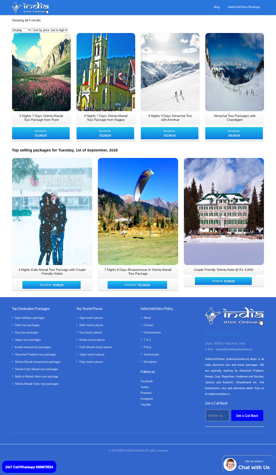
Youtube (146, 404)
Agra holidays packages (30, 317)
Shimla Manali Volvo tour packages (37, 383)
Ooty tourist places (91, 361)
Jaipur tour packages (28, 339)
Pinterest (146, 393)
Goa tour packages (27, 332)
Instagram (147, 398)
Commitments (152, 332)
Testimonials (151, 354)
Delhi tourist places (91, 325)
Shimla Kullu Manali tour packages (36, 369)
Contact (148, 325)
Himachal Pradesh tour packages (35, 354)
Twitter (145, 387)
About (147, 317)
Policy (147, 347)
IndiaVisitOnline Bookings (244, 7)
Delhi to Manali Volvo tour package (36, 376)
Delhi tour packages (27, 325)
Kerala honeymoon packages (33, 347)
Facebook (147, 381)
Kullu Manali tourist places (95, 347)
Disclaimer (150, 361)
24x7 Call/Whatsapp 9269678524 (29, 466)
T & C (147, 339)
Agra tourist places (91, 317)
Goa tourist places (90, 332)
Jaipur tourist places (92, 354)
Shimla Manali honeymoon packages (38, 361)
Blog (217, 7)
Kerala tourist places (92, 339)
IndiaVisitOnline (135, 450)
